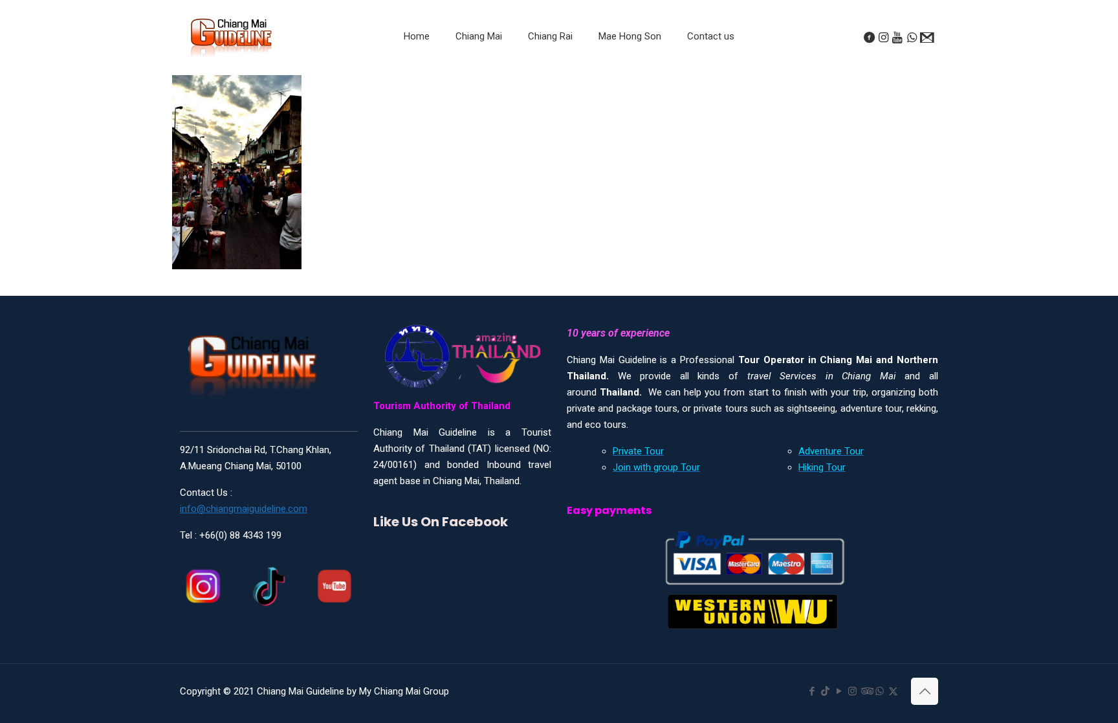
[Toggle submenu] (479, 68)
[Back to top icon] (924, 691)
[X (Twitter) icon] (893, 691)
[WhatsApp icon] (879, 691)
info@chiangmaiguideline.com (243, 509)
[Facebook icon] (812, 691)
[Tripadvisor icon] (866, 691)
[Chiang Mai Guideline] (230, 37)
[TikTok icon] (825, 691)
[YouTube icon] (839, 691)
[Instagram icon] (852, 691)
